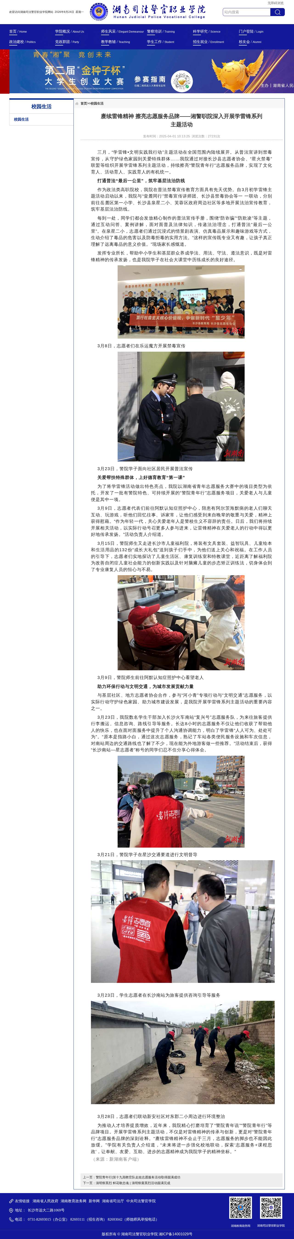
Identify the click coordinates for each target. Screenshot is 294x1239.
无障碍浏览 (276, 3)
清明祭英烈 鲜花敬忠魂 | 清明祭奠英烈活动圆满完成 (133, 1183)
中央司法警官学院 (141, 1201)
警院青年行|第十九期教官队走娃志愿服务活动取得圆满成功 (138, 1177)
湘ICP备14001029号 (175, 1234)
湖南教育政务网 (73, 1201)
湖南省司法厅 (113, 1201)
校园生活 (21, 119)
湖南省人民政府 (45, 1201)
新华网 (94, 1201)
